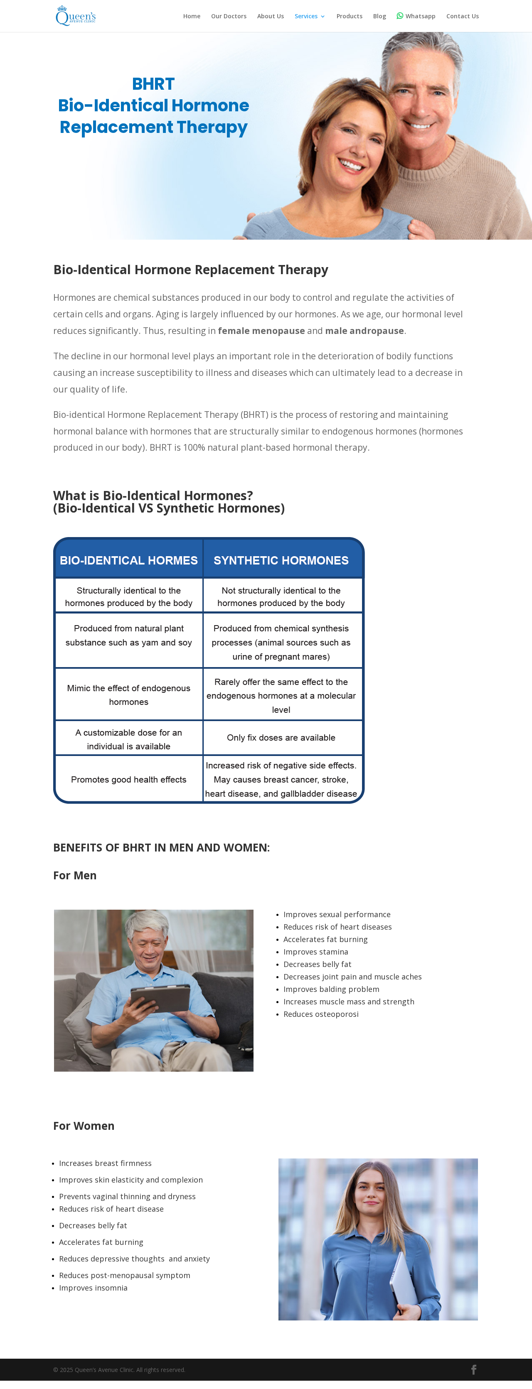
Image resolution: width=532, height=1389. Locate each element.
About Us (270, 16)
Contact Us (462, 16)
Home (191, 16)
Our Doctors (228, 16)
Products (349, 16)
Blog (379, 16)
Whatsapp (421, 16)
